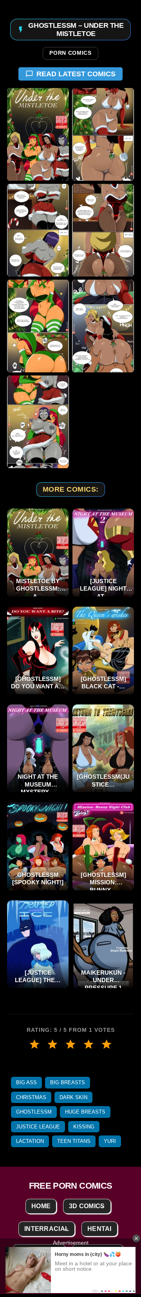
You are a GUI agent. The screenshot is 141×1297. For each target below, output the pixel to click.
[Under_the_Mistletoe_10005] (38, 326)
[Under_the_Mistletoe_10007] (38, 421)
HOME (41, 1206)
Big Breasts (67, 1082)
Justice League (38, 1127)
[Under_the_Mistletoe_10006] (103, 326)
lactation (30, 1141)
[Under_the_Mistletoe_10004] (103, 230)
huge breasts (85, 1112)
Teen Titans (73, 1141)
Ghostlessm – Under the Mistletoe (75, 30)
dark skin (73, 1097)
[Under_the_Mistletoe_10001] (38, 134)
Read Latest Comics (76, 74)
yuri (110, 1141)
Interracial (46, 1228)
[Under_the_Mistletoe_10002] (103, 134)
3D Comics (87, 1206)
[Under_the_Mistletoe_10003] (38, 230)
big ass (26, 1082)
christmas (31, 1097)
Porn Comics (70, 53)
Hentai (99, 1228)
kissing (83, 1127)
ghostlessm (34, 1112)
